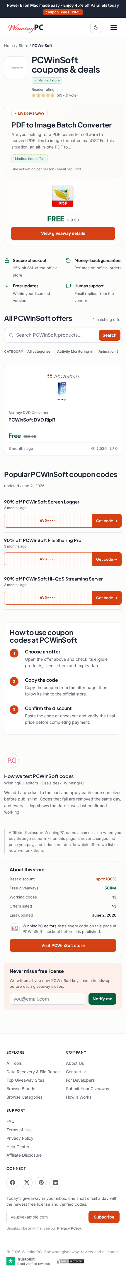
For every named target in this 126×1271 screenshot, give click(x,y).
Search (110, 335)
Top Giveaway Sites (25, 1080)
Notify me (102, 998)
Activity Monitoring (74, 351)
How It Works (78, 1097)
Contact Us (76, 1071)
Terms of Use (19, 1129)
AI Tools (14, 1063)
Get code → (107, 520)
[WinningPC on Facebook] (12, 1182)
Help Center (17, 1146)
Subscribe (104, 1216)
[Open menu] (114, 27)
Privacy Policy (19, 1138)
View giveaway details (63, 233)
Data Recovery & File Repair (33, 1071)
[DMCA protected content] (69, 1261)
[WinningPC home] (26, 27)
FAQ (10, 1121)
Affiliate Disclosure (24, 1155)
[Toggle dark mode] (96, 27)
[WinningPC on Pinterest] (41, 1182)
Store (23, 45)
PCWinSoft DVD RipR (31, 420)
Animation (108, 351)
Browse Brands (20, 1088)
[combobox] (56, 335)
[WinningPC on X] (27, 1182)
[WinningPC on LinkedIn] (55, 1182)
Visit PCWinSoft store (63, 945)
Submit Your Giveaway (87, 1088)
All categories (39, 351)
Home (9, 45)
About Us (75, 1063)
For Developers (80, 1080)
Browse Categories (24, 1097)
